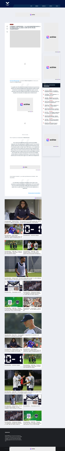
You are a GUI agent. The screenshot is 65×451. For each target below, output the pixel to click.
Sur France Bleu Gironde (14, 80)
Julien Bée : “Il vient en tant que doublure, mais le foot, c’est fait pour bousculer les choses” (52, 120)
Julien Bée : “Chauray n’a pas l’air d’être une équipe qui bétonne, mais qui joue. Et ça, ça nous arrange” (51, 98)
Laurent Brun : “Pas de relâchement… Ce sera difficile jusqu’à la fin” (51, 95)
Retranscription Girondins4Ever (34, 193)
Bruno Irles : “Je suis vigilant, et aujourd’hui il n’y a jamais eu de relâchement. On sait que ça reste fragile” (52, 113)
